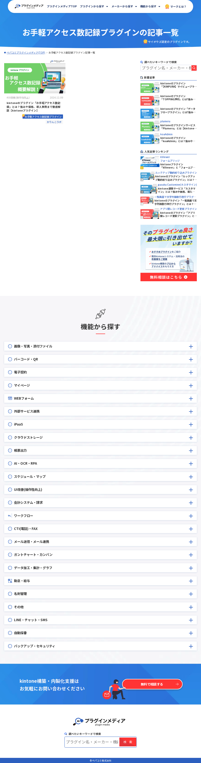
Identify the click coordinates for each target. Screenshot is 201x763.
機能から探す (148, 6)
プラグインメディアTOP (62, 6)
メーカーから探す (122, 6)
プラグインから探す (92, 6)
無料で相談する (152, 684)
